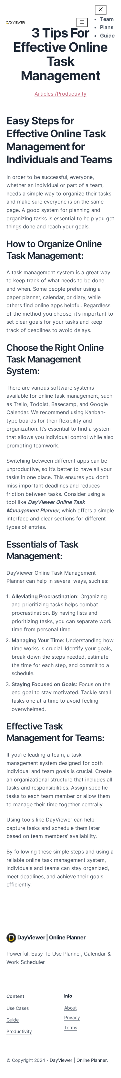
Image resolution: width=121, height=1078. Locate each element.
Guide (12, 1019)
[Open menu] (82, 22)
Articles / (46, 93)
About (70, 1007)
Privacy (72, 1017)
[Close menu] (100, 10)
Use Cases (17, 1008)
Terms (70, 1027)
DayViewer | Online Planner (51, 937)
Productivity (71, 93)
